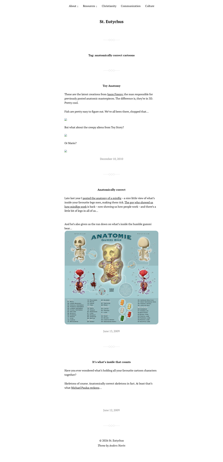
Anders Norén (117, 445)
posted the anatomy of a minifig (102, 198)
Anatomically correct (111, 189)
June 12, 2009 (111, 410)
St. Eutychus (111, 21)
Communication (131, 6)
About (72, 6)
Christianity (109, 6)
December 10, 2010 (111, 159)
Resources (89, 6)
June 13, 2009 (111, 331)
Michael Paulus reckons (85, 387)
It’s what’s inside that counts (111, 362)
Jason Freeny (115, 94)
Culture (149, 6)
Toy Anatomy (111, 86)
